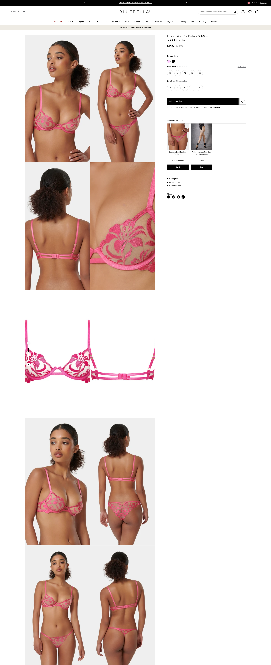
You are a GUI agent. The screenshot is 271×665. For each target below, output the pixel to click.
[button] (186, 2)
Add (178, 167)
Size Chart (242, 67)
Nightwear (171, 21)
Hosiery (183, 21)
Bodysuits (159, 21)
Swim (148, 21)
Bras (127, 21)
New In (70, 21)
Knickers (137, 21)
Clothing (202, 21)
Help (24, 11)
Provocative (102, 21)
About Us (15, 11)
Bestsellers (116, 21)
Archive (214, 21)
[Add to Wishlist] (242, 101)
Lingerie (81, 21)
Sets (91, 21)
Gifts (193, 21)
